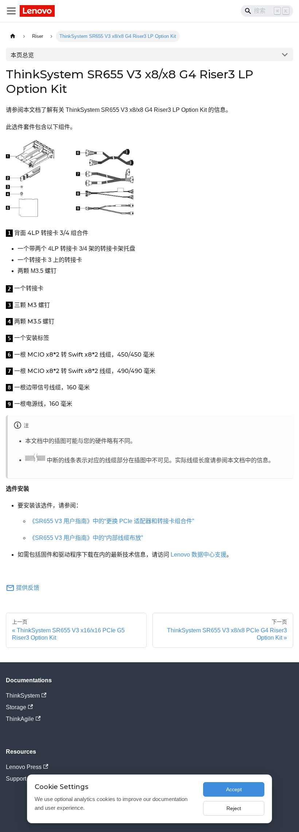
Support (16, 779)
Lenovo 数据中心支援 (198, 555)
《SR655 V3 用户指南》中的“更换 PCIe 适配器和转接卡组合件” (111, 521)
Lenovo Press (24, 767)
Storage (16, 707)
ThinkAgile (20, 719)
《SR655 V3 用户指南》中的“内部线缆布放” (86, 538)
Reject (233, 808)
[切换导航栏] (11, 10)
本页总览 (22, 55)
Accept (234, 789)
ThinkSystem (23, 695)
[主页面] (13, 36)
